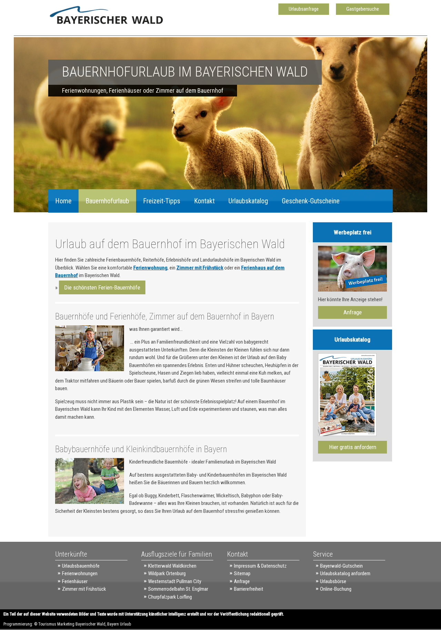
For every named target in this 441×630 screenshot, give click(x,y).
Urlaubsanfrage (304, 9)
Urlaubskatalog (248, 201)
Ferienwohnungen (80, 573)
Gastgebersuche (362, 9)
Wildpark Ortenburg (167, 573)
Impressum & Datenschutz (260, 566)
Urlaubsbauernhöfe (81, 566)
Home (63, 201)
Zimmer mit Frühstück (199, 268)
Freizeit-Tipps (161, 201)
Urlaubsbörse (333, 581)
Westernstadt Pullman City (174, 581)
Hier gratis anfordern (352, 447)
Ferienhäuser (75, 581)
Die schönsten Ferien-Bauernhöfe (102, 287)
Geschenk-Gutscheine (311, 201)
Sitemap (242, 573)
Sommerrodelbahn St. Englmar (178, 589)
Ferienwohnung (150, 268)
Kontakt (204, 201)
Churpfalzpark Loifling (170, 597)
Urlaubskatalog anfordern (345, 573)
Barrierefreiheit (248, 589)
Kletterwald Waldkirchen (172, 566)
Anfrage (352, 312)
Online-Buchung (335, 589)
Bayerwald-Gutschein (341, 566)
